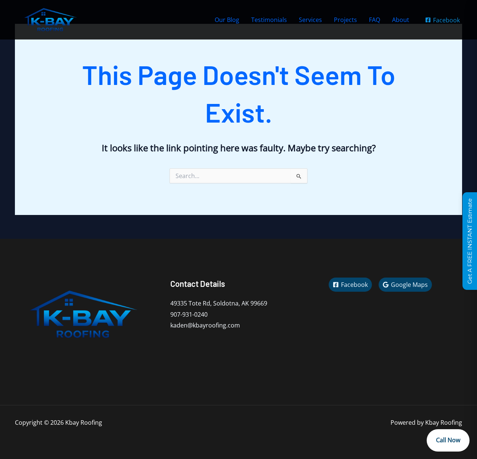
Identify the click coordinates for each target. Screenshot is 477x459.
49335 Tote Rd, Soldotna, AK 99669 (218, 303)
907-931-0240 (189, 314)
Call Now (448, 440)
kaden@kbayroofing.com (205, 325)
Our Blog (227, 20)
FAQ (374, 20)
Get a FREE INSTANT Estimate (469, 241)
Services (310, 20)
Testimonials (269, 20)
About (400, 20)
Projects (345, 20)
